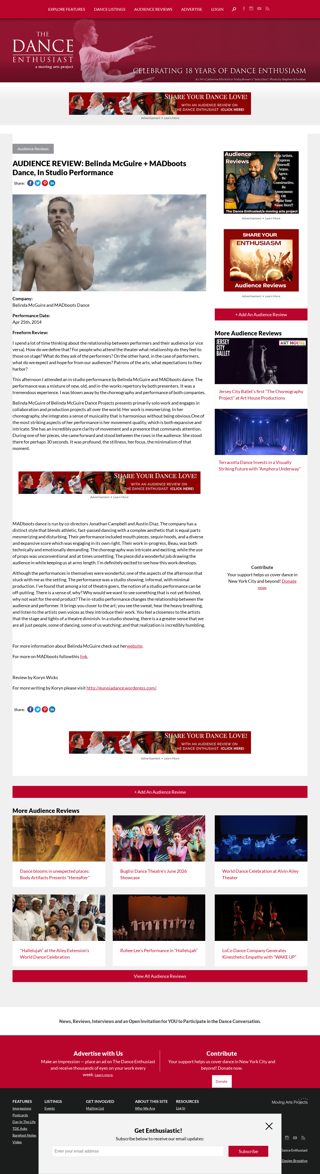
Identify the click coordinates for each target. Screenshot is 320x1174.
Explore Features (66, 9)
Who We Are (145, 1108)
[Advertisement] (262, 522)
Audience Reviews (153, 9)
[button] (232, 9)
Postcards (20, 1115)
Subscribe (248, 1151)
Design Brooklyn (295, 1161)
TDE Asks (19, 1128)
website (134, 646)
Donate (222, 1081)
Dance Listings (109, 9)
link (83, 656)
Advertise (191, 9)
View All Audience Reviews (160, 976)
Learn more (103, 1075)
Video (17, 1142)
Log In (180, 1108)
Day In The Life (24, 1122)
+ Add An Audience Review (261, 314)
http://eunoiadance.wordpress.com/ (121, 688)
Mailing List (95, 1108)
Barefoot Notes (24, 1135)
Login (217, 9)
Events (49, 1108)
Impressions (21, 1108)
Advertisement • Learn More (160, 118)
